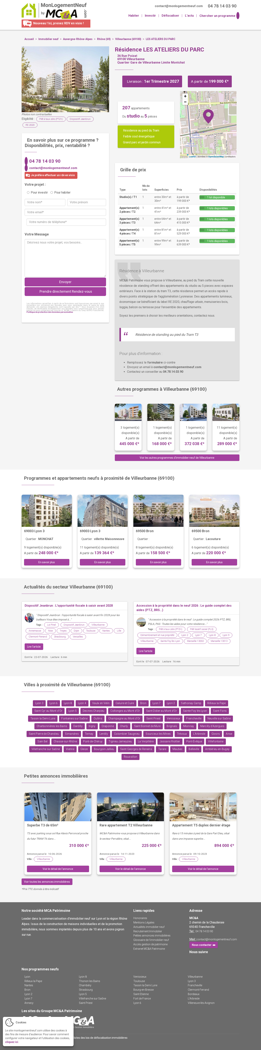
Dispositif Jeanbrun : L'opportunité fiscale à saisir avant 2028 (69, 605)
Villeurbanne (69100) (128, 39)
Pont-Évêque (194, 741)
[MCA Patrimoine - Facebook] (191, 959)
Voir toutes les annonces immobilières (47, 881)
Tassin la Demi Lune (42, 718)
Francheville (193, 718)
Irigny (92, 726)
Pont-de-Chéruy (92, 741)
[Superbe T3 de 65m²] (57, 807)
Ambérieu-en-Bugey (217, 749)
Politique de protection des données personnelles (50, 312)
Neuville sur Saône (219, 718)
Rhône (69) (104, 39)
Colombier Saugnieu (126, 734)
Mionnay (188, 726)
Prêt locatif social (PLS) (201, 629)
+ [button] (185, 96)
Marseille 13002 (195, 641)
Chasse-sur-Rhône (65, 741)
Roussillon (130, 757)
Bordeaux (193, 994)
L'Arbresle (199, 734)
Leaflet (192, 156)
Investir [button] (150, 15)
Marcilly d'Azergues (212, 726)
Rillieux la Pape (216, 703)
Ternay (89, 734)
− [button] (185, 102)
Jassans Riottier (170, 741)
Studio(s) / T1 (128, 197)
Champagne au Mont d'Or (124, 718)
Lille (119, 630)
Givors (216, 734)
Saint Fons (220, 711)
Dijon (76, 630)
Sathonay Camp (191, 703)
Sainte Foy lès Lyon (170, 641)
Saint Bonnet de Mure (147, 726)
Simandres (72, 734)
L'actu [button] (189, 15)
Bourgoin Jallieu (104, 749)
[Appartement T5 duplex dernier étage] (203, 807)
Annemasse (35, 630)
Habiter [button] (133, 15)
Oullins (98, 718)
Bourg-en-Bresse (143, 989)
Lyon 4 (82, 703)
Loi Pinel (51, 624)
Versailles (78, 636)
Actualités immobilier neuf (149, 926)
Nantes (106, 630)
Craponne (108, 726)
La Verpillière (146, 741)
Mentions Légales (143, 922)
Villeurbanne (98, 624)
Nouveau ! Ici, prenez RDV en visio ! (58, 23)
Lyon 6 (53, 703)
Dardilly (78, 726)
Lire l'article (34, 646)
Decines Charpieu (94, 711)
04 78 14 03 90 (45, 161)
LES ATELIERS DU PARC (160, 39)
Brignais (172, 726)
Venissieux (173, 718)
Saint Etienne (141, 994)
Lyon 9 (226, 635)
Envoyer (65, 282)
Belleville (194, 749)
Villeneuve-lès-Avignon (201, 1002)
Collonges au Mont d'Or (125, 711)
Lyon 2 (184, 635)
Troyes (63, 630)
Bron (143, 703)
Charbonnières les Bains (52, 726)
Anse (229, 734)
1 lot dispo (216, 197)
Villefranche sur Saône (46, 749)
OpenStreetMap (216, 156)
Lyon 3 (39, 703)
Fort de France (142, 998)
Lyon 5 (72, 711)
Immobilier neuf (48, 39)
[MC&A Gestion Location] (79, 1022)
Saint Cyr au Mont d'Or (48, 711)
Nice (50, 630)
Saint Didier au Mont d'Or (161, 711)
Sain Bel (42, 741)
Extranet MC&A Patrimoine (149, 948)
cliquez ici (11, 1041)
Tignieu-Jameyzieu (120, 741)
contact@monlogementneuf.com (53, 168)
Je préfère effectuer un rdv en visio (52, 175)
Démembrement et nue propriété (157, 635)
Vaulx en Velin (100, 703)
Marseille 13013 (219, 641)
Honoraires (140, 918)
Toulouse (90, 630)
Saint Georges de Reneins (136, 749)
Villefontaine (216, 741)
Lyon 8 (212, 635)
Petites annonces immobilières (151, 935)
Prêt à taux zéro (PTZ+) (51, 119)
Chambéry (85, 985)
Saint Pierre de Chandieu (44, 734)
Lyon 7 (198, 635)
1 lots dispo (217, 208)
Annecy (28, 1002)
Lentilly (104, 734)
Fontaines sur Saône (74, 718)
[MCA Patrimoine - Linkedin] (197, 959)
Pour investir (39, 192)
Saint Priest (153, 718)
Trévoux (182, 734)
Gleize (84, 749)
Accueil (29, 39)
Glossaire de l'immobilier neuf (151, 939)
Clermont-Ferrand (38, 636)
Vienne (70, 749)
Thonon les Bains (89, 981)
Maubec (178, 749)
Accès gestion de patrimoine (150, 944)
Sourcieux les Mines (158, 734)
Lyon (27, 976)
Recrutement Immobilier (147, 931)
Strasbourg (60, 636)
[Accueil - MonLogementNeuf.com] (53, 11)
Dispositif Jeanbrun (80, 119)
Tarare (162, 749)
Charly (124, 726)
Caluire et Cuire (125, 703)
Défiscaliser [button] (170, 15)
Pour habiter (62, 192)
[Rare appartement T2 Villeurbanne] (130, 807)
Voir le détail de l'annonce (58, 868)
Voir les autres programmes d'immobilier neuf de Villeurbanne (177, 457)
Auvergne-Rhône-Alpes (77, 39)
